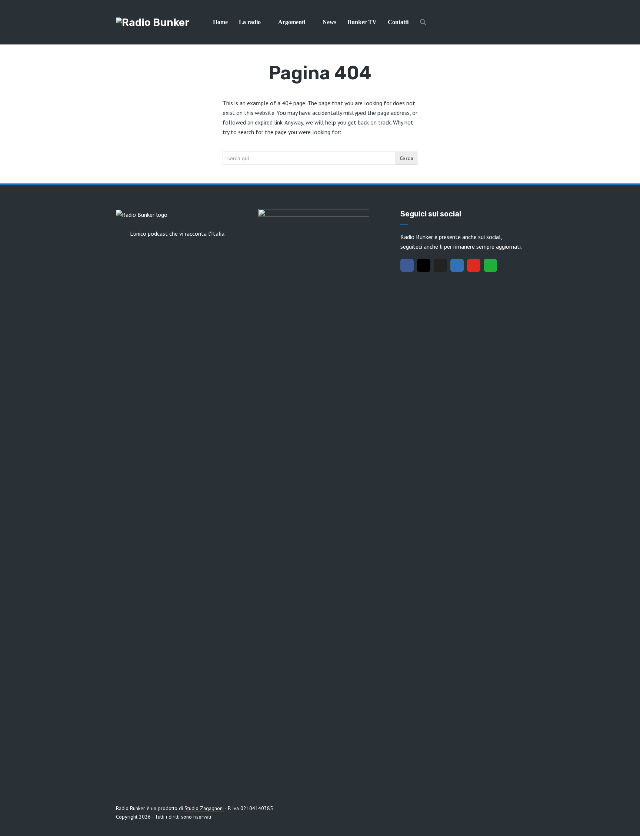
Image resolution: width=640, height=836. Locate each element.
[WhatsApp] (490, 265)
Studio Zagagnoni (204, 808)
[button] (423, 22)
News (329, 22)
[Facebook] (407, 265)
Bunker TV (362, 22)
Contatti (398, 22)
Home (220, 22)
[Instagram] (423, 265)
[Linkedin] (457, 265)
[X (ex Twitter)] (440, 265)
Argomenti (291, 22)
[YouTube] (473, 265)
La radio (250, 22)
